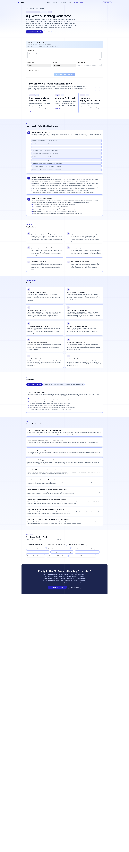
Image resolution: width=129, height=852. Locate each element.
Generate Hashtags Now (33, 31)
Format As (29, 68)
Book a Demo (107, 2)
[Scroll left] (95, 89)
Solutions (55, 2)
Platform (48, 2)
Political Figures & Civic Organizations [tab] (54, 384)
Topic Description (31, 50)
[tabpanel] (64, 401)
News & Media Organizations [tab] (34, 384)
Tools (27, 8)
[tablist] (55, 384)
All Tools (48, 31)
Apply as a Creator (78, 2)
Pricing (70, 2)
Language (31, 62)
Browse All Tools (74, 587)
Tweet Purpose (81, 62)
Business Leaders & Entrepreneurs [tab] (74, 384)
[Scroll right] (99, 89)
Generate (55, 62)
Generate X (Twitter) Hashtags (65, 74)
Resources (63, 2)
